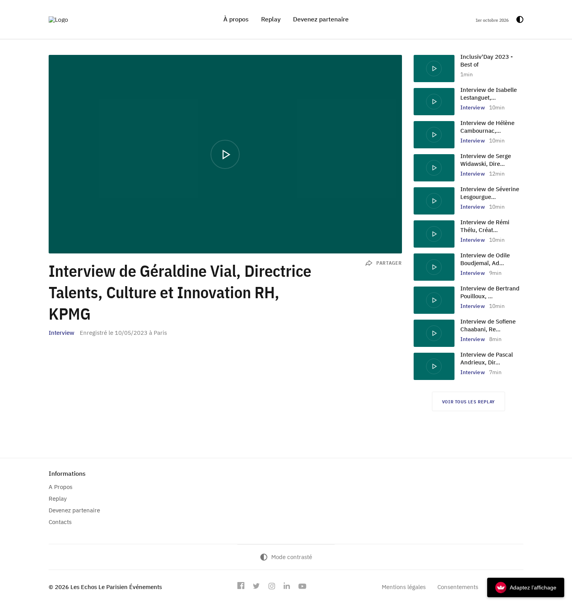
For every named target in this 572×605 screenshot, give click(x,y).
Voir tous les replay (468, 402)
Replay (271, 19)
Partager (389, 263)
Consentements (457, 587)
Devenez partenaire (321, 19)
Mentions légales (404, 587)
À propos (236, 19)
